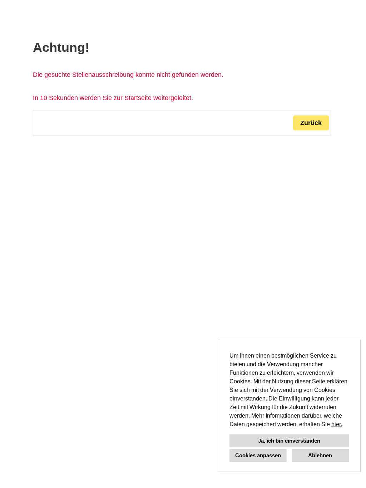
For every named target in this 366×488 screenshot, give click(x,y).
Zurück (311, 122)
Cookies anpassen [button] (258, 455)
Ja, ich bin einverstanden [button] (289, 441)
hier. (336, 424)
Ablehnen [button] (320, 455)
